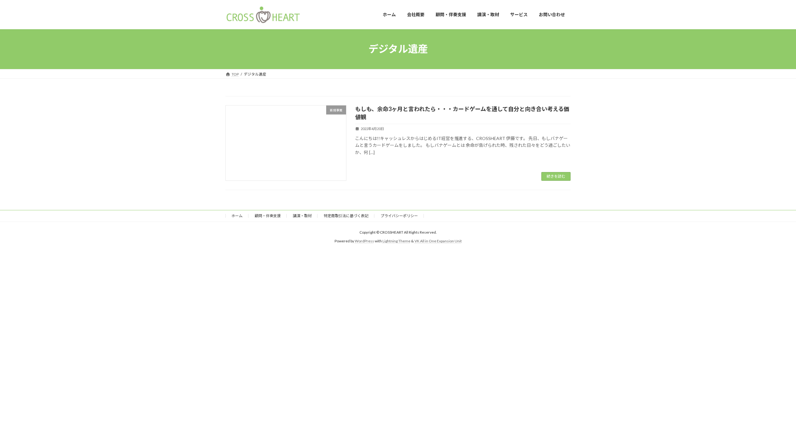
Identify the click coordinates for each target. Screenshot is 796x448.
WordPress (364, 241)
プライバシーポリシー (399, 215)
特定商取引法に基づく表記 (346, 215)
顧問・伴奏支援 (268, 215)
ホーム (237, 215)
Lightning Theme (396, 241)
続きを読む (556, 176)
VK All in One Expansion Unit (438, 241)
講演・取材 (302, 215)
